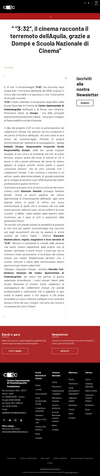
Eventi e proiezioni (56, 406)
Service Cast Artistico (40, 428)
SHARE (9, 67)
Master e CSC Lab (40, 421)
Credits (50, 463)
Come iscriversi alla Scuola (40, 401)
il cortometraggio (25, 87)
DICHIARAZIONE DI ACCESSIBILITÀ (50, 469)
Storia (37, 385)
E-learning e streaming (40, 409)
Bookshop (73, 405)
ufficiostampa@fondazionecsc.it (15, 431)
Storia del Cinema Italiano (89, 398)
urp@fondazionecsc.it (71, 472)
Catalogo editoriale (89, 385)
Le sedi (38, 389)
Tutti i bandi (15, 351)
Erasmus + (39, 415)
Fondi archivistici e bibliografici (74, 391)
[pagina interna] (50, 16)
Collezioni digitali (73, 399)
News (37, 434)
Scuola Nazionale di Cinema (40, 375)
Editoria (88, 372)
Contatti (38, 438)
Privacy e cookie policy (28, 458)
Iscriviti (85, 103)
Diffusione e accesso (57, 399)
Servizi (71, 409)
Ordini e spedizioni (60, 458)
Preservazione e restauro (58, 392)
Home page (11, 458)
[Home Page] (9, 7)
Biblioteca (73, 372)
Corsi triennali (41, 394)
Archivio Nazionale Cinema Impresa (56, 416)
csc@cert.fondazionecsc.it (14, 412)
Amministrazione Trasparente (82, 458)
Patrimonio (56, 386)
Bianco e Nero (91, 391)
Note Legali (45, 458)
